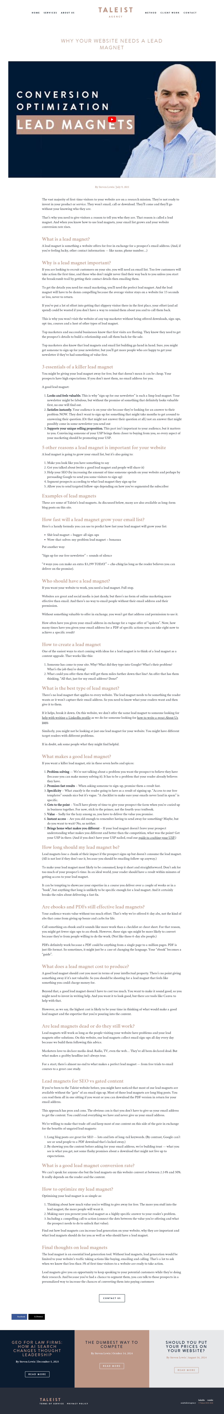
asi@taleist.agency (188, 1403)
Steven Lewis (106, 187)
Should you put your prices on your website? (186, 1346)
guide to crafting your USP (157, 837)
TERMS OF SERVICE (52, 1404)
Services (50, 13)
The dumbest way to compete (111, 1344)
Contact (190, 13)
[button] (37, 1374)
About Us (68, 13)
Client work (170, 13)
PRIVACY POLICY (77, 1404)
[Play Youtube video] (112, 119)
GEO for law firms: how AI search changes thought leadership (37, 1348)
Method (151, 13)
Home (36, 13)
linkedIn (201, 1400)
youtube (210, 1400)
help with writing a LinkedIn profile (66, 717)
